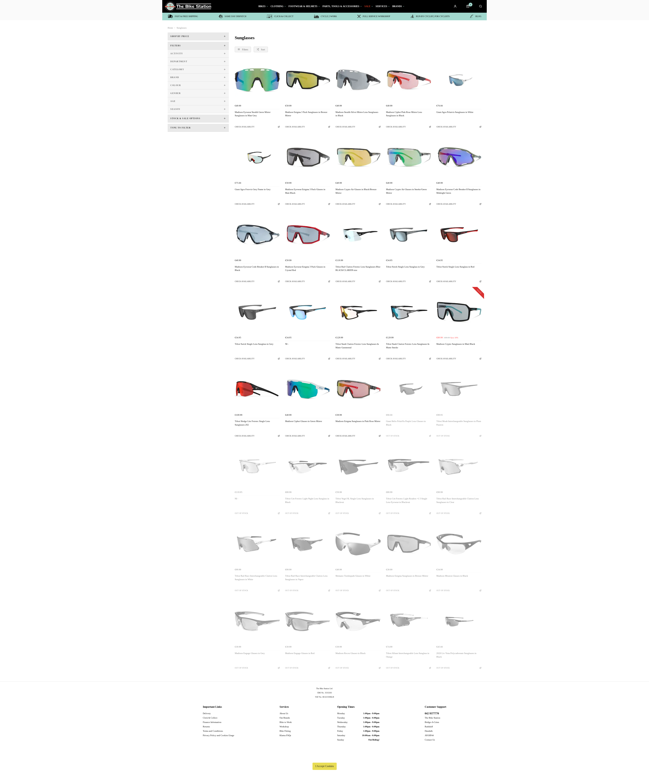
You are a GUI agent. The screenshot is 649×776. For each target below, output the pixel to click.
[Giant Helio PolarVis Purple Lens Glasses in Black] (408, 389)
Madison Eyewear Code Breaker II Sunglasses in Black (257, 268)
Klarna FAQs (285, 735)
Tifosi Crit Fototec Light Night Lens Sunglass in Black (307, 500)
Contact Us (430, 739)
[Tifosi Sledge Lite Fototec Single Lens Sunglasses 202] (257, 389)
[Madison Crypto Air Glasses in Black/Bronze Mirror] (357, 157)
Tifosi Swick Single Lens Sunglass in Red (455, 266)
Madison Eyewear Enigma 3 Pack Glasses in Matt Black (305, 191)
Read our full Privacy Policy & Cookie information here (324, 758)
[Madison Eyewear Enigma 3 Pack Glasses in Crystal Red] (307, 234)
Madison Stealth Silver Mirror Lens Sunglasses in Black (356, 114)
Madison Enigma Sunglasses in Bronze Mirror (407, 576)
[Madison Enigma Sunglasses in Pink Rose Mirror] (357, 389)
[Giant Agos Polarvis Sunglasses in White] (458, 80)
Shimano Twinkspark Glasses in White (352, 576)
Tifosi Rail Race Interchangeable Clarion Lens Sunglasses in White (256, 578)
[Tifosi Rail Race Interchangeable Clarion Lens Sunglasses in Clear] (458, 466)
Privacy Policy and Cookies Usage (218, 735)
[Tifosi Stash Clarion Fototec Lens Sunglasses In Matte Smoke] (408, 312)
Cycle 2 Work (329, 16)
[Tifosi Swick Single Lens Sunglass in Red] (458, 234)
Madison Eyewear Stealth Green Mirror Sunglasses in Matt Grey (252, 114)
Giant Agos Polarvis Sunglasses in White (454, 112)
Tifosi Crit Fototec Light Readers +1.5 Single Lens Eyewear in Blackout (406, 500)
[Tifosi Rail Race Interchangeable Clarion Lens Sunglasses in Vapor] (307, 544)
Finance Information (212, 722)
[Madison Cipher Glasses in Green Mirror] (307, 389)
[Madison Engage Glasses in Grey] (257, 621)
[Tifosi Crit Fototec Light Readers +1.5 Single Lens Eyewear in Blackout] (408, 466)
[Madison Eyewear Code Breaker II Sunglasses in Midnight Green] (458, 157)
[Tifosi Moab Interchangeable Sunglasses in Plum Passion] (458, 389)
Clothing (277, 6)
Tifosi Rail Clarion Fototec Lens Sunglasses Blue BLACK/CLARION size (357, 268)
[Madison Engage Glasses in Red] (307, 621)
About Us (284, 713)
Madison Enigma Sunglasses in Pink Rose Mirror (357, 421)
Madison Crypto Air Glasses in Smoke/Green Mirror (406, 191)
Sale (367, 6)
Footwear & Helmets (303, 6)
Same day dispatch (235, 16)
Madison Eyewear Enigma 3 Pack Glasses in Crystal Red (305, 268)
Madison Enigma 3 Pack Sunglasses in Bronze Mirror (306, 114)
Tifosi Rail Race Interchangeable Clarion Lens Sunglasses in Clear (457, 500)
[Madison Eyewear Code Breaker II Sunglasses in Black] (257, 234)
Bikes (262, 6)
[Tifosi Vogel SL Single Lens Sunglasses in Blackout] (357, 466)
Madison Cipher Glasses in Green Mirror (303, 421)
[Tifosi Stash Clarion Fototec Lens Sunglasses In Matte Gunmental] (357, 312)
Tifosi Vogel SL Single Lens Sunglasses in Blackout (354, 500)
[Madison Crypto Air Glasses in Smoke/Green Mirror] (408, 157)
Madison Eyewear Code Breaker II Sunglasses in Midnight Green (458, 191)
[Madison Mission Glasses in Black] (458, 544)
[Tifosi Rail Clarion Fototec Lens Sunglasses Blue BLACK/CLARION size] (357, 234)
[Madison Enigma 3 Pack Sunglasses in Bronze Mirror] (307, 80)
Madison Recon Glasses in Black (350, 653)
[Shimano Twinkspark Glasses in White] (357, 544)
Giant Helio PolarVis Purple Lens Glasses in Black (406, 423)
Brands (397, 6)
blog (478, 16)
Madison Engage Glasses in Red (300, 653)
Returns (206, 726)
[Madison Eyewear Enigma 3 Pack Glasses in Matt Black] (307, 157)
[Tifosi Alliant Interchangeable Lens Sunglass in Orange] (408, 621)
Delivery (207, 713)
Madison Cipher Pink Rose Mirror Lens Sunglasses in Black (404, 114)
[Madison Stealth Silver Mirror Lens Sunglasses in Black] (357, 80)
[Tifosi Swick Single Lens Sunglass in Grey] (408, 234)
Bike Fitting (285, 731)
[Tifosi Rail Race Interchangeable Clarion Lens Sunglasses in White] (257, 544)
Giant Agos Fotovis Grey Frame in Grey (253, 189)
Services (381, 6)
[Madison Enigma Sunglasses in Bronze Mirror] (408, 544)
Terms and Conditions (213, 731)
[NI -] (307, 312)
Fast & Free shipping (186, 16)
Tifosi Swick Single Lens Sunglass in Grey (405, 266)
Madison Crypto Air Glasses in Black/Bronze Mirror (356, 191)
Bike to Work (286, 722)
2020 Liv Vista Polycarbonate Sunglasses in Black (456, 655)
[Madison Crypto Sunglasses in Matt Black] (458, 312)
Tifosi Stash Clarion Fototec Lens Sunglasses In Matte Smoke (407, 346)
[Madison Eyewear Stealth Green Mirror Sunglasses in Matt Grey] (257, 80)
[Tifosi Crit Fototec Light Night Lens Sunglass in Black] (307, 466)
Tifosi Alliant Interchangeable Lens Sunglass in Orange (407, 655)
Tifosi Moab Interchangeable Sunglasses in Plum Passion (458, 423)
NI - (287, 344)
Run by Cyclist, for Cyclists (433, 16)
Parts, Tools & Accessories (340, 6)
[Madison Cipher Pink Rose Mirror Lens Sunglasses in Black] (408, 80)
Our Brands (285, 718)
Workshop (284, 726)
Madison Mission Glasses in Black (452, 576)
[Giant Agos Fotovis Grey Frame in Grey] (257, 157)
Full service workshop (376, 16)
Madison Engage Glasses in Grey (250, 653)
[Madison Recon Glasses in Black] (357, 621)
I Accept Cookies (324, 766)
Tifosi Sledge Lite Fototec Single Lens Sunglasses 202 (252, 423)
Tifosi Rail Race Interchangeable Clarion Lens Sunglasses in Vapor (306, 578)
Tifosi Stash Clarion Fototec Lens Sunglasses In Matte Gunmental (357, 346)
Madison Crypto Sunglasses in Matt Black (455, 344)
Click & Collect (283, 16)
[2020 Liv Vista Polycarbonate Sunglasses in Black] (458, 621)
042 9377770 (432, 713)
